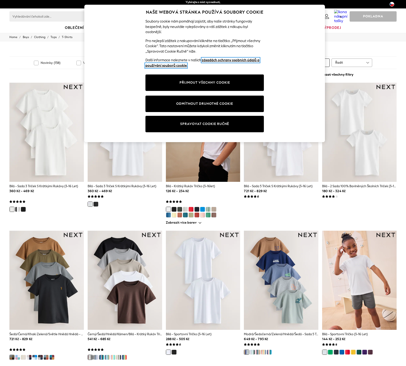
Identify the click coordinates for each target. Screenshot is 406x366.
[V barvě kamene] (213, 209)
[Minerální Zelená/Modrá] (23, 357)
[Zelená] (208, 215)
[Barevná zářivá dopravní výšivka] (124, 357)
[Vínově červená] (370, 352)
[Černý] (23, 209)
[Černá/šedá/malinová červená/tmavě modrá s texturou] (40, 357)
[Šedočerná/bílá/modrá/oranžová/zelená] (107, 357)
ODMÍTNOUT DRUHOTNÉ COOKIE (204, 104)
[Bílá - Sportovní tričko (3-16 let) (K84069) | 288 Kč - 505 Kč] (203, 280)
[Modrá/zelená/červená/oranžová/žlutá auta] (263, 352)
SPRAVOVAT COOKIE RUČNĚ (204, 124)
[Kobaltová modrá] (202, 209)
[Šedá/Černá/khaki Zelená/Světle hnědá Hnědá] (12, 357)
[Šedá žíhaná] (185, 209)
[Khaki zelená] (191, 215)
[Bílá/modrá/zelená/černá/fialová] (252, 352)
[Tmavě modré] (336, 352)
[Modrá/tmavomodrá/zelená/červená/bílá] (269, 352)
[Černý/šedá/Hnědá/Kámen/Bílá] (90, 357)
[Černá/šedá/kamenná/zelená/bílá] (118, 357)
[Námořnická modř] (197, 209)
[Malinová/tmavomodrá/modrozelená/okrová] (52, 357)
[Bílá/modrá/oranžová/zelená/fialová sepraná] (113, 357)
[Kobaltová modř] (342, 352)
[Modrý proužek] (101, 357)
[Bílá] (12, 209)
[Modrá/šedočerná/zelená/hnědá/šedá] (246, 352)
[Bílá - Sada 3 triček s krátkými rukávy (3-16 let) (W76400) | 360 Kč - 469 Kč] (46, 132)
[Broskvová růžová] (202, 215)
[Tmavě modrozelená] (185, 215)
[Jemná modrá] (168, 215)
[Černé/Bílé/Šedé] (17, 209)
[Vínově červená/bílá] (29, 357)
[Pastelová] (17, 357)
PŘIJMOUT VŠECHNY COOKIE (205, 83)
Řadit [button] (339, 63)
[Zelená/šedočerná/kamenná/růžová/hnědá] (258, 352)
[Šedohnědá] (213, 215)
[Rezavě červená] (197, 215)
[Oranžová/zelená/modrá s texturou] (46, 357)
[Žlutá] (174, 215)
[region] (204, 73)
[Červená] (191, 209)
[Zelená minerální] (208, 209)
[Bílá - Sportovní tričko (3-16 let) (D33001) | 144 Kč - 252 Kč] (359, 280)
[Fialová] (364, 352)
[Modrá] (34, 357)
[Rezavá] (179, 215)
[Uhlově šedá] (179, 209)
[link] (326, 16)
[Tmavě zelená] (359, 352)
